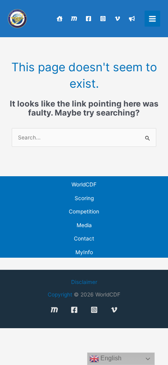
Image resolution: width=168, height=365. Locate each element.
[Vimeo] (117, 18)
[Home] (59, 18)
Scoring (84, 198)
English (110, 358)
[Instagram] (103, 18)
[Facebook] (88, 18)
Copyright (60, 294)
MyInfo (84, 252)
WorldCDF (84, 184)
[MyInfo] (74, 18)
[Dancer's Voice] (132, 18)
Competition (84, 211)
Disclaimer (84, 282)
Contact (84, 238)
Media (84, 225)
